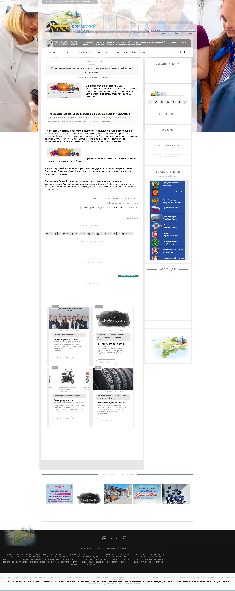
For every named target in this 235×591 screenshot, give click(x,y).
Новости (68, 52)
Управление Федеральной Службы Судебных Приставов (22, 559)
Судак (84, 562)
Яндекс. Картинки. (132, 203)
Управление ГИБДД (36, 557)
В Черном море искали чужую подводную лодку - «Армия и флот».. (110, 337)
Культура (121, 52)
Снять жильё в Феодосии (143, 559)
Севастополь (66, 562)
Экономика (88, 554)
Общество (102, 52)
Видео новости (126, 559)
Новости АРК (81, 62)
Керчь (151, 562)
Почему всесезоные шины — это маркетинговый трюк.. (111, 397)
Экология (81, 557)
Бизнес (119, 554)
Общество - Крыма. (99, 62)
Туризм (73, 557)
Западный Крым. (156, 557)
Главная (47, 2)
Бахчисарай (133, 562)
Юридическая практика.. (64, 335)
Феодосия (50, 562)
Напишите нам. (132, 208)
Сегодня (58, 2)
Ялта (57, 562)
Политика (138, 52)
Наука (38, 554)
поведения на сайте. (104, 208)
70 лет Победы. (113, 559)
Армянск (143, 562)
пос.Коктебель (159, 559)
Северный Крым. (108, 557)
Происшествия (56, 554)
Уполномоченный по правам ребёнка (91, 559)
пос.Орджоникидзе (37, 562)
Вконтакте (112, 538)
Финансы (98, 554)
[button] (180, 51)
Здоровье (96, 557)
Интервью (49, 557)
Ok (127, 538)
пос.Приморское (22, 562)
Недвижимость (109, 554)
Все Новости (7, 554)
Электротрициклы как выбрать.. (67, 396)
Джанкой (73, 565)
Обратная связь (88, 2)
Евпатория (76, 562)
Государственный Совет (73, 554)
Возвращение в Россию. (87, 565)
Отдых (65, 557)
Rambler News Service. (131, 199)
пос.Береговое (8, 562)
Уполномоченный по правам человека (60, 559)
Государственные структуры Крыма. (138, 554)
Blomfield (104, 78)
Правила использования (96, 549)
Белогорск (159, 562)
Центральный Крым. (140, 557)
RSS (23, 554)
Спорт (88, 557)
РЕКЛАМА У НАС (71, 2)
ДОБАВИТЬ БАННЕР (128, 276)
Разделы (84, 52)
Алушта (91, 562)
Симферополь (112, 562)
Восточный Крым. (123, 557)
